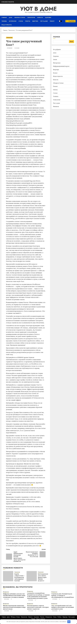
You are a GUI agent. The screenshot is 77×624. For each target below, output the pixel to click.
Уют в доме (38, 9)
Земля (55, 59)
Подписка (71, 21)
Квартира (35, 21)
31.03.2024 (16, 48)
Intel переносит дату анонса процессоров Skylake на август (43, 577)
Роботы (27, 21)
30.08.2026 (6, 599)
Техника (4, 21)
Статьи (21, 21)
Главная (4, 17)
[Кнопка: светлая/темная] (60, 21)
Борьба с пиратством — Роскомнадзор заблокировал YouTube (19, 577)
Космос (55, 73)
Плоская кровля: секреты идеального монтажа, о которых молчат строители (38, 607)
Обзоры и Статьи (19, 17)
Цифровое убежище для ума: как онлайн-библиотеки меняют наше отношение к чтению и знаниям (14, 595)
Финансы (56, 106)
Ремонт (52, 21)
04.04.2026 (54, 611)
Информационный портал (61, 66)
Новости (40, 17)
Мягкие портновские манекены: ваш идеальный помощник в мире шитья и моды (14, 607)
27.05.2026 (30, 600)
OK (69, 621)
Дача (10, 17)
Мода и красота (7, 25)
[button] (64, 21)
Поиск (56, 36)
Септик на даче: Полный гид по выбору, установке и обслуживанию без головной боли (62, 595)
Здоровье (48, 17)
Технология (31, 17)
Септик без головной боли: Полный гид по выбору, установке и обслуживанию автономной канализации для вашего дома (38, 595)
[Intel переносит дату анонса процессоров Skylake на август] (32, 576)
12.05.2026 (6, 611)
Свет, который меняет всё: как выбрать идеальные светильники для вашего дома (62, 607)
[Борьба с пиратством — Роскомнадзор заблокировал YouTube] (8, 576)
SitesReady (9, 48)
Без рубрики (57, 49)
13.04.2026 (30, 611)
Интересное (12, 21)
